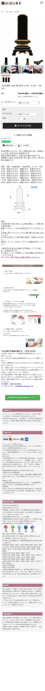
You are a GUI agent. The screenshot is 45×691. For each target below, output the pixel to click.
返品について (7, 138)
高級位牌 (17, 11)
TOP (2, 11)
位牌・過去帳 (9, 11)
